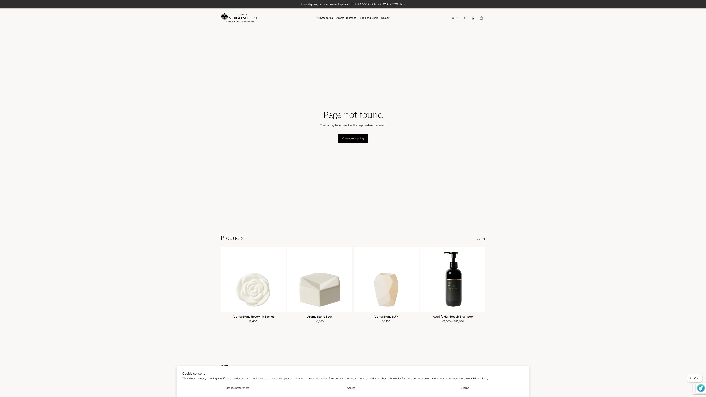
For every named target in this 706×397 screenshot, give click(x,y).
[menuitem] (325, 18)
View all (481, 239)
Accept (351, 387)
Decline (465, 387)
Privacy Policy (480, 378)
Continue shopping (353, 138)
